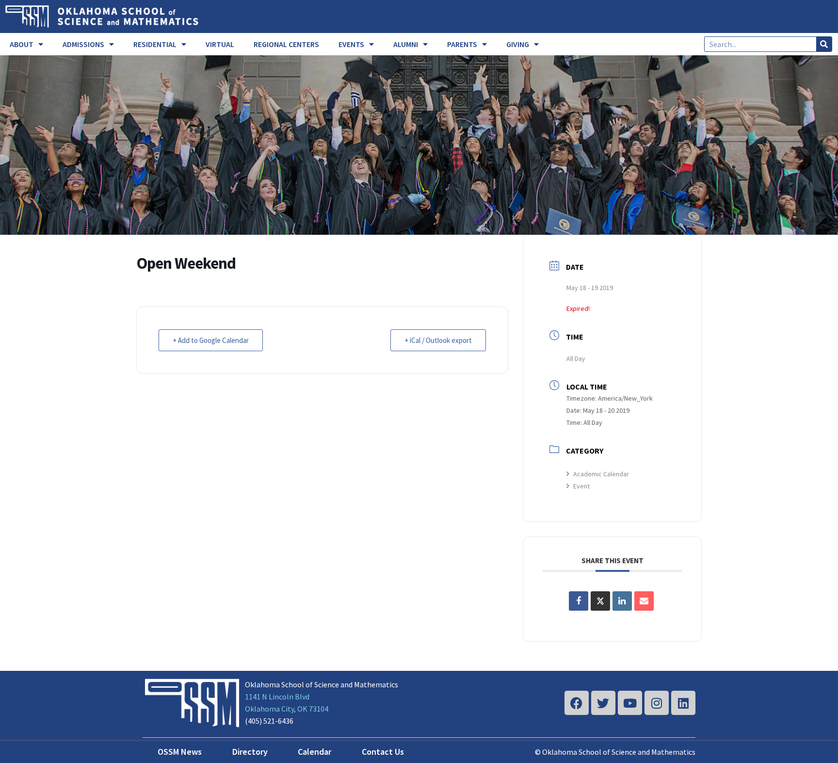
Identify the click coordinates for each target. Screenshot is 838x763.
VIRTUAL (220, 44)
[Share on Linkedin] (622, 601)
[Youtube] (630, 703)
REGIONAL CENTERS (286, 44)
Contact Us (383, 751)
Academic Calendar (601, 474)
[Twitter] (603, 703)
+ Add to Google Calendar (211, 340)
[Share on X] (600, 601)
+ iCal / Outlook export (438, 340)
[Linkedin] (683, 703)
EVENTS (351, 44)
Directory (250, 751)
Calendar (314, 751)
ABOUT (21, 44)
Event (581, 486)
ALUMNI (405, 44)
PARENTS (462, 44)
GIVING (517, 44)
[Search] (824, 44)
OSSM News (180, 751)
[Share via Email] (644, 601)
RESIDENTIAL (155, 44)
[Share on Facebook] (578, 601)
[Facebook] (576, 703)
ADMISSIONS (83, 44)
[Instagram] (657, 703)
